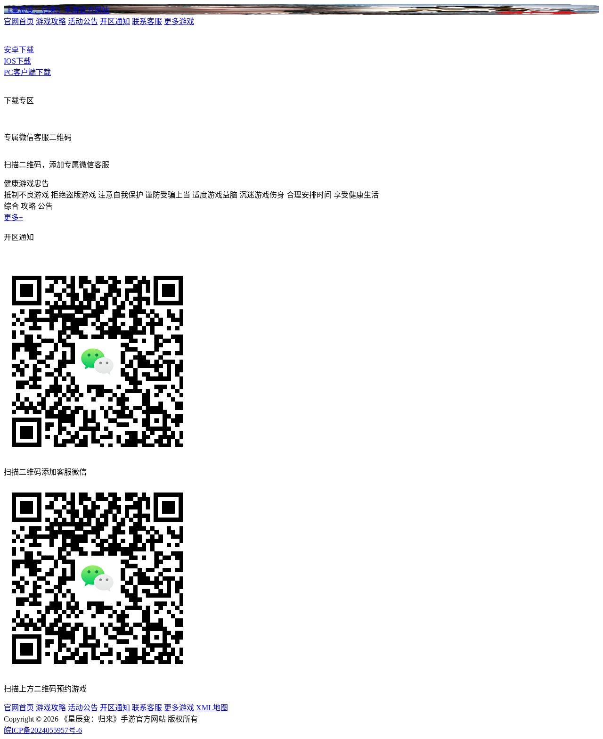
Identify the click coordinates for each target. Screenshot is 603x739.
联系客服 (147, 21)
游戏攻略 (51, 21)
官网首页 (19, 21)
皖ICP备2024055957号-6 (43, 730)
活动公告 (83, 21)
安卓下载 (19, 50)
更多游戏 (179, 21)
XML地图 (212, 708)
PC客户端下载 (27, 72)
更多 (13, 217)
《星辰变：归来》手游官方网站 (56, 10)
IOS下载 (17, 61)
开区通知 (115, 21)
